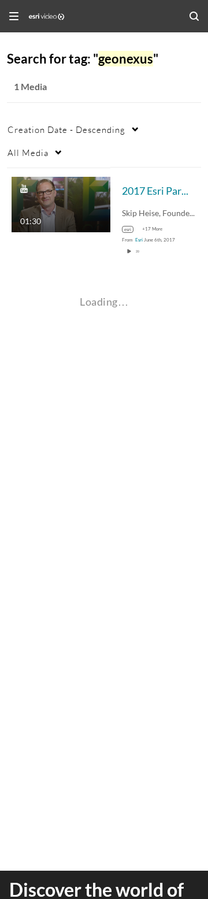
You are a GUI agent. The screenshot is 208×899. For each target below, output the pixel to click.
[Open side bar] (14, 16)
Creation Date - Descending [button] (66, 129)
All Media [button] (28, 152)
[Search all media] (194, 16)
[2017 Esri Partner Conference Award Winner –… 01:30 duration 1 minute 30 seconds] (61, 203)
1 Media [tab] (30, 86)
